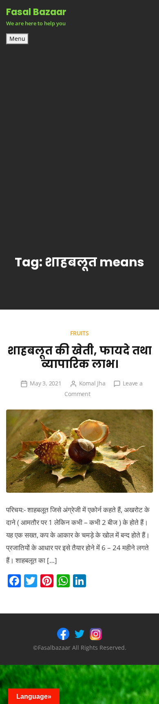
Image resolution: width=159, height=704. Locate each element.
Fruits (79, 333)
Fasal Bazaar (36, 11)
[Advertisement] (79, 134)
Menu (17, 38)
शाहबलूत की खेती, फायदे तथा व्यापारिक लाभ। (79, 357)
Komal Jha (92, 383)
